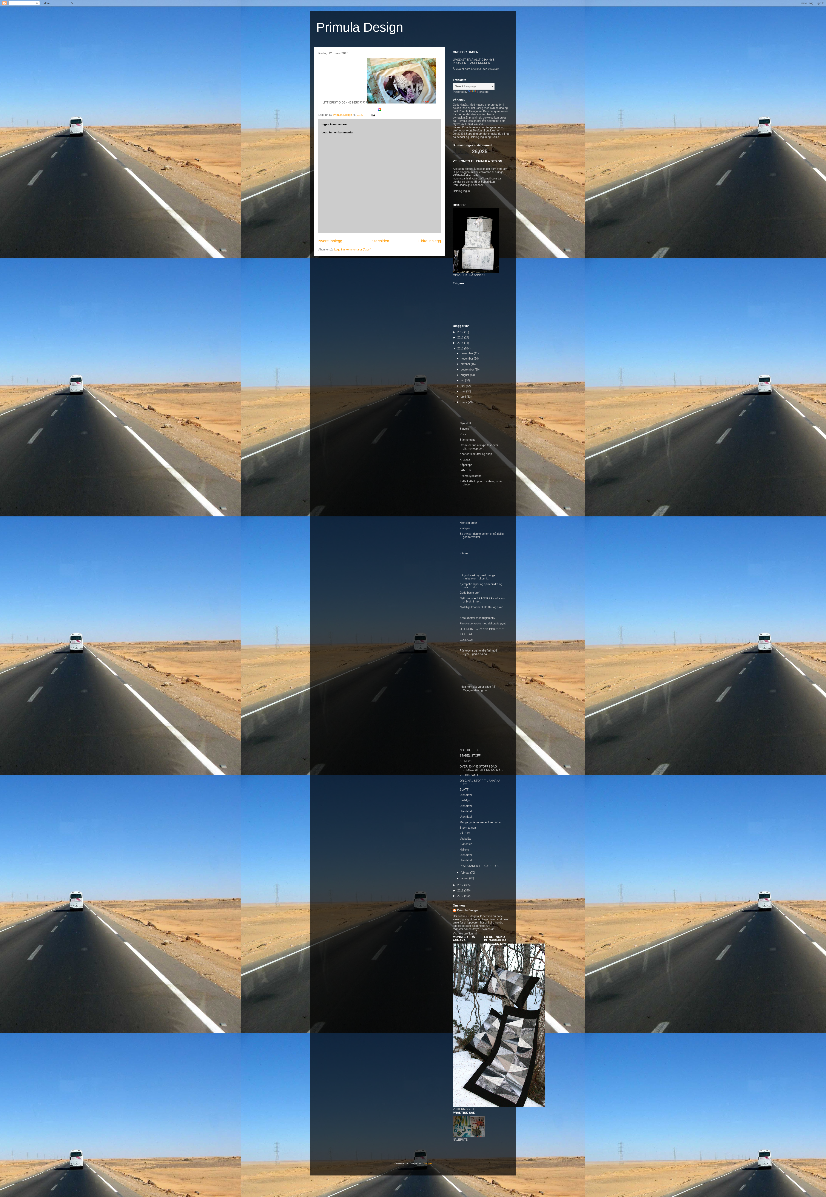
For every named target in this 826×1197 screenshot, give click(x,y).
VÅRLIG (465, 833)
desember (467, 353)
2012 (460, 885)
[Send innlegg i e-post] (373, 114)
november (467, 358)
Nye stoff (465, 423)
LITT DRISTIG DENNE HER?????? (482, 628)
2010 (460, 895)
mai (463, 391)
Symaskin (466, 844)
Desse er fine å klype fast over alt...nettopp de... (479, 446)
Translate (483, 91)
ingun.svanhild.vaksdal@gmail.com (475, 178)
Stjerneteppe (467, 439)
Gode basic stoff (470, 592)
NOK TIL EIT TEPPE (473, 750)
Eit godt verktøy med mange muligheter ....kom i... (477, 577)
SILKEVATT (467, 761)
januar (465, 878)
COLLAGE (466, 639)
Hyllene (464, 849)
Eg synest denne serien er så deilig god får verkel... (482, 535)
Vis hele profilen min (465, 933)
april (464, 396)
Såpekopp (466, 464)
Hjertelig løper (468, 522)
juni (463, 386)
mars (464, 402)
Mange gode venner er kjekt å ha (480, 822)
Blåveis (464, 428)
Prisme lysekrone (470, 475)
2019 (460, 332)
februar (465, 872)
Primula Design (359, 27)
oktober (466, 364)
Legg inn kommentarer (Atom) (352, 249)
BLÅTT (464, 789)
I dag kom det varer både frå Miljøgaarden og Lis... (477, 688)
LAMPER (465, 470)
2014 (460, 342)
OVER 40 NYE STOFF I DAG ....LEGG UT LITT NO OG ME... (481, 768)
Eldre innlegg (429, 241)
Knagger (465, 459)
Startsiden (380, 241)
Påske (464, 553)
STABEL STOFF (470, 755)
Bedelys (465, 800)
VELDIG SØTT (469, 775)
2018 (460, 337)
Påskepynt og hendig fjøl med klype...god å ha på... (478, 652)
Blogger (427, 1163)
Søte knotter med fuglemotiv (478, 617)
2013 (460, 348)
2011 (460, 890)
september (468, 369)
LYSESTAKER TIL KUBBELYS (479, 866)
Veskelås (465, 838)
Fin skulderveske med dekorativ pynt (483, 623)
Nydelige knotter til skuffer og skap (482, 607)
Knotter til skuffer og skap (476, 454)
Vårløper (465, 528)
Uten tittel (466, 795)
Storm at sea (468, 827)
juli (463, 380)
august (465, 375)
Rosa (463, 434)
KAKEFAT (466, 634)
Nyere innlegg (330, 241)
